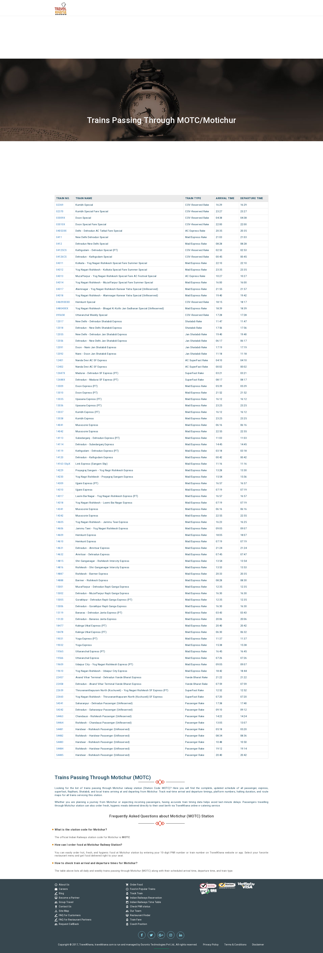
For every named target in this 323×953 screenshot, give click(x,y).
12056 (59, 340)
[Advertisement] (101, 23)
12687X (60, 373)
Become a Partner (68, 897)
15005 (59, 599)
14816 (59, 567)
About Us (63, 884)
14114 (59, 444)
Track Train (135, 893)
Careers (62, 889)
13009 (59, 386)
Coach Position (137, 924)
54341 (59, 703)
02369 (59, 204)
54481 (59, 729)
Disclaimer (258, 944)
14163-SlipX (63, 463)
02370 (59, 211)
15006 (59, 606)
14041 (59, 425)
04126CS (61, 256)
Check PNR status (139, 906)
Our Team (134, 911)
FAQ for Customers (69, 915)
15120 (59, 619)
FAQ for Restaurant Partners (74, 919)
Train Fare (134, 919)
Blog (60, 893)
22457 (59, 677)
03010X (60, 224)
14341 (59, 509)
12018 (59, 327)
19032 (59, 645)
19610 (59, 671)
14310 (59, 489)
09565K (60, 315)
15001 (59, 586)
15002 (59, 593)
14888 (59, 580)
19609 (59, 664)
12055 (59, 334)
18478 (59, 632)
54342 (59, 709)
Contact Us (64, 906)
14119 (59, 450)
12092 (59, 353)
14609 (59, 535)
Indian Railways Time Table (144, 902)
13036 (59, 405)
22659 (59, 690)
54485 (59, 755)
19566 (59, 658)
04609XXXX (63, 302)
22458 (59, 683)
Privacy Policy (211, 944)
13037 (59, 412)
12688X (60, 379)
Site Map (63, 911)
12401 (59, 360)
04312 (59, 269)
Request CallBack (68, 924)
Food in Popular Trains (141, 889)
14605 (59, 522)
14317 (59, 496)
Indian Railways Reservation (145, 897)
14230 (59, 476)
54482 (59, 735)
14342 (59, 515)
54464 (59, 722)
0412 (59, 243)
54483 (59, 742)
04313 (59, 276)
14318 (59, 502)
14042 (59, 431)
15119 (59, 612)
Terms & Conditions (235, 944)
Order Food (135, 884)
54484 (59, 748)
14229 (59, 470)
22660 (59, 696)
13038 (59, 418)
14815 (59, 561)
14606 (59, 528)
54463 (59, 716)
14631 (59, 548)
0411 (59, 237)
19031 (59, 638)
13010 (59, 392)
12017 (59, 321)
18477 (59, 625)
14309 (59, 483)
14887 (59, 573)
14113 (59, 438)
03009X (60, 217)
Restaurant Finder (139, 915)
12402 (59, 366)
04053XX (61, 230)
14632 (59, 554)
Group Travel (65, 902)
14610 (59, 541)
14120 (59, 457)
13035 (59, 399)
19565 (59, 651)
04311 (59, 263)
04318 (59, 295)
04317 (59, 289)
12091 (59, 347)
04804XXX (62, 308)
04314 (59, 282)
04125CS (61, 250)
